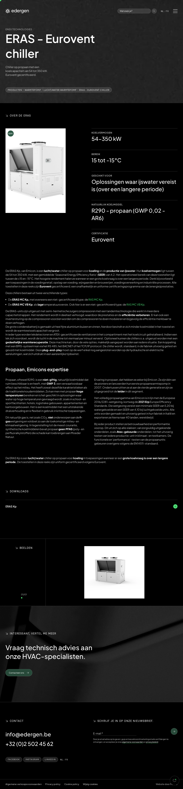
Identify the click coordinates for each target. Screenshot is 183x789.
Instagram (32, 760)
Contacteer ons (16, 672)
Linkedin (50, 760)
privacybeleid (152, 742)
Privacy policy (53, 784)
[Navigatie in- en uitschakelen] (175, 11)
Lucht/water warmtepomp (60, 90)
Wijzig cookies (90, 784)
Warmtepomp (33, 90)
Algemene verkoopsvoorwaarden (23, 784)
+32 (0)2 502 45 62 (29, 743)
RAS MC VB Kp (135, 304)
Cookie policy (71, 784)
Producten (15, 90)
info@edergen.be (28, 734)
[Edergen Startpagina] (17, 11)
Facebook (14, 760)
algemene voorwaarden (132, 742)
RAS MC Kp (95, 299)
